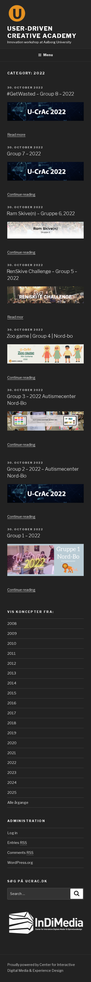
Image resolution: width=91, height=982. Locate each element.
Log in (12, 833)
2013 (11, 673)
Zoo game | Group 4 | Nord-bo (40, 336)
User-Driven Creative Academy (42, 32)
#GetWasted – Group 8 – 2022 (40, 94)
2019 (11, 733)
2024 (12, 782)
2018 (11, 723)
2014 (11, 683)
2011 (11, 653)
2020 (12, 743)
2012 (11, 663)
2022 (11, 763)
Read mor (15, 317)
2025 (12, 792)
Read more (16, 135)
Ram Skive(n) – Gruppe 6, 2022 (41, 213)
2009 (12, 633)
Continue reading (21, 194)
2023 (11, 772)
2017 (11, 713)
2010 (11, 643)
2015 (11, 693)
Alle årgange (17, 802)
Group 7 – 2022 (24, 154)
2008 (12, 623)
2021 (11, 753)
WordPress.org (20, 862)
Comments (20, 852)
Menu (48, 55)
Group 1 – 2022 (23, 536)
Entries (17, 842)
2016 (11, 703)
